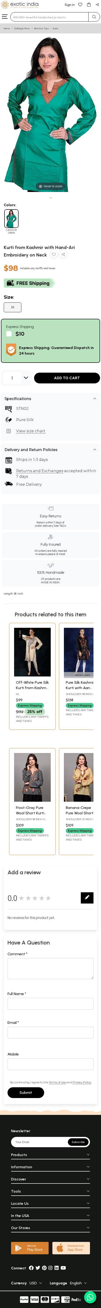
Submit (25, 1092)
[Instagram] (50, 1268)
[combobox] (49, 17)
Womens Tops (41, 28)
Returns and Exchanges (39, 471)
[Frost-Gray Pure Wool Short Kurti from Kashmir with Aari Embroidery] (32, 800)
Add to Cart (67, 378)
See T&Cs (60, 525)
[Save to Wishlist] (54, 255)
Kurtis (55, 28)
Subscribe (78, 1142)
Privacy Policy (82, 1082)
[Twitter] (37, 1268)
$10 (20, 333)
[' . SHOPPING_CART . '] (89, 4)
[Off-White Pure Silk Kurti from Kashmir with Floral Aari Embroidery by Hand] (32, 675)
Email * (13, 1022)
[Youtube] (63, 1268)
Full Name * (17, 994)
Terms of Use (57, 1082)
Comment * (17, 954)
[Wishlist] (80, 4)
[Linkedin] (56, 1268)
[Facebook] (31, 1268)
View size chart (30, 431)
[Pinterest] (44, 1268)
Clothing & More (22, 28)
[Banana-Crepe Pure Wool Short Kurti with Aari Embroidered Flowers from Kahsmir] (82, 800)
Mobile (13, 1054)
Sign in (70, 5)
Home (7, 28)
